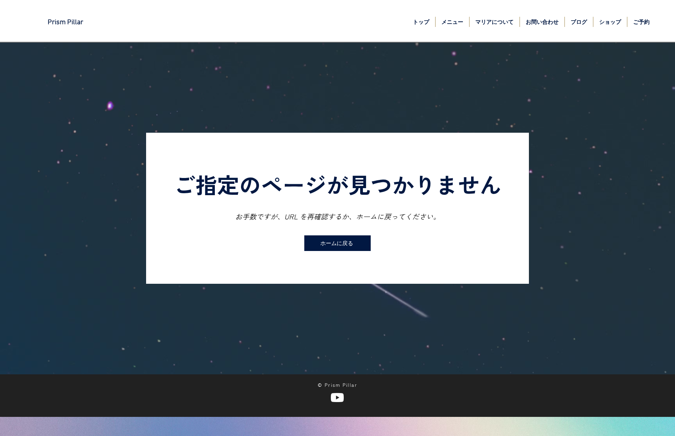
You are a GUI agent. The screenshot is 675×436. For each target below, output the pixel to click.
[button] (452, 22)
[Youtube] (337, 397)
